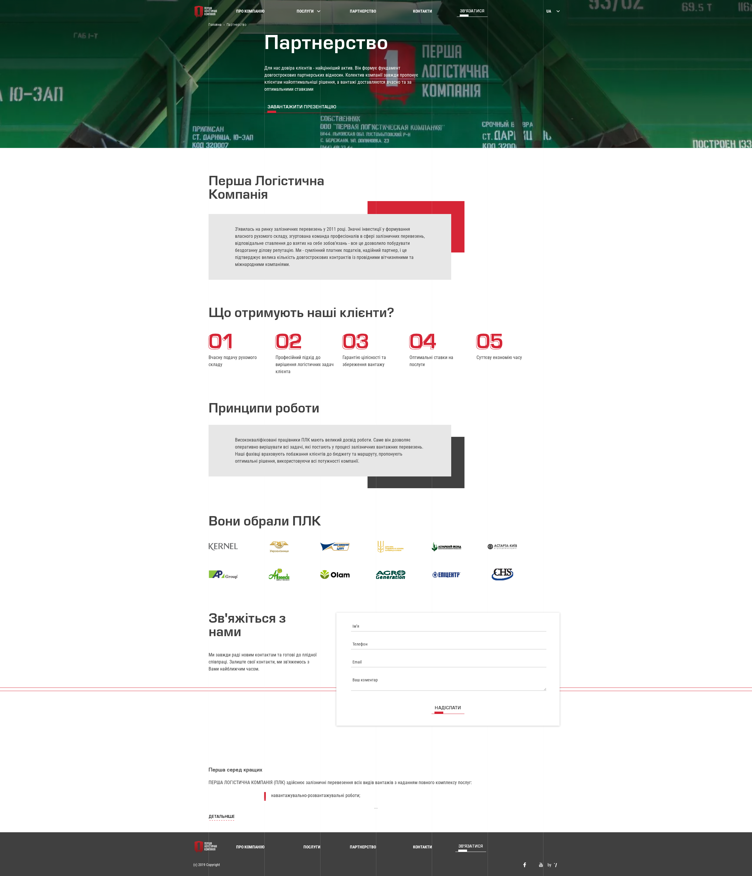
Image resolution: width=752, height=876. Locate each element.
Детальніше (222, 817)
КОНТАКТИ (422, 11)
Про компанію (250, 11)
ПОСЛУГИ (305, 11)
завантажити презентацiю (302, 107)
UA (548, 11)
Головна (215, 25)
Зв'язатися (472, 11)
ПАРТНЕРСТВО (363, 11)
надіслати (448, 708)
